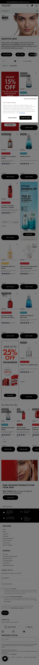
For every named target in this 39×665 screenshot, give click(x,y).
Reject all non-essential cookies (30, 98)
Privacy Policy (22, 112)
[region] (19, 109)
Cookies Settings (12, 117)
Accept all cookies (25, 117)
